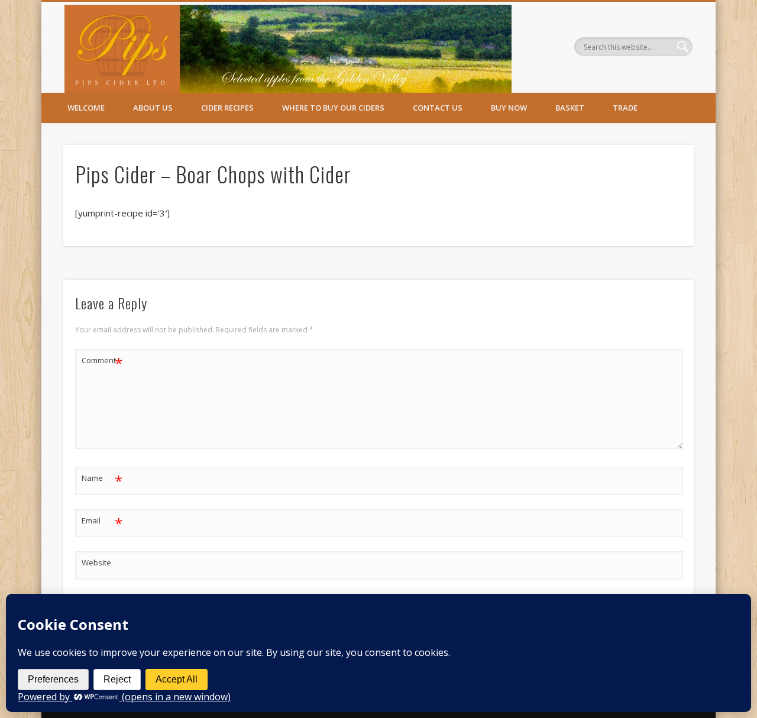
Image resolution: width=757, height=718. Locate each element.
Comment (102, 362)
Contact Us (437, 107)
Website (96, 562)
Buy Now (509, 107)
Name (102, 480)
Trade (625, 107)
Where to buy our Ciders (333, 107)
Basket (569, 107)
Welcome (86, 107)
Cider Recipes (227, 107)
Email (102, 522)
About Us (153, 107)
